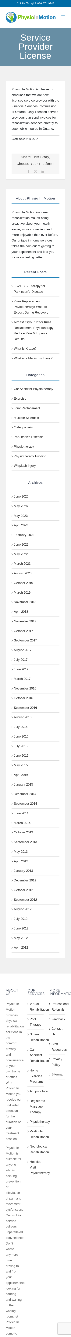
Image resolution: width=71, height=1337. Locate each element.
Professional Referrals (57, 1006)
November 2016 (25, 688)
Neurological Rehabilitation (36, 1149)
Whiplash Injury (25, 465)
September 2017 (25, 640)
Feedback (57, 1019)
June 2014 (21, 813)
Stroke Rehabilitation (36, 1037)
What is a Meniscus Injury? (33, 358)
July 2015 (20, 746)
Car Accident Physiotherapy (33, 389)
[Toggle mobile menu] (63, 17)
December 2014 (25, 794)
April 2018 (21, 611)
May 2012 (21, 938)
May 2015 (21, 765)
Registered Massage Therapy (36, 1106)
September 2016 (25, 708)
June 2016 (21, 736)
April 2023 (21, 525)
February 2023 (24, 535)
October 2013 (23, 832)
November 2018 (25, 602)
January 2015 (23, 784)
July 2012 (20, 919)
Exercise (20, 398)
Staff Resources (57, 1046)
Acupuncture (36, 1091)
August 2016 (22, 717)
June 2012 (21, 928)
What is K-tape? (25, 348)
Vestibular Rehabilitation (36, 1134)
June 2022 (21, 544)
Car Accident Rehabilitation (36, 1055)
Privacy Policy (56, 1062)
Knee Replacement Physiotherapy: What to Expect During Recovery (31, 307)
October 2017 (23, 631)
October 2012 (23, 890)
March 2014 (22, 823)
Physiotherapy (24, 446)
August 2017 (22, 650)
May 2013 (21, 851)
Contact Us (56, 1031)
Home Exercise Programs (36, 1076)
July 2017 (20, 660)
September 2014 (25, 803)
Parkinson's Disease (28, 437)
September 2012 (25, 899)
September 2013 (25, 842)
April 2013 (21, 861)
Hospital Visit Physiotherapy (36, 1167)
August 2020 (22, 573)
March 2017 (22, 679)
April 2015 (21, 775)
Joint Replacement (27, 408)
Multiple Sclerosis (26, 418)
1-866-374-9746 (44, 3)
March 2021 (22, 563)
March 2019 (22, 592)
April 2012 (21, 947)
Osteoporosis (23, 427)
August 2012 (22, 909)
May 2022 (21, 554)
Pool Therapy (35, 1022)
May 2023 (21, 516)
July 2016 (20, 727)
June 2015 (21, 755)
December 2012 (25, 880)
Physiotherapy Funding (30, 456)
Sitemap (57, 1074)
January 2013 (23, 871)
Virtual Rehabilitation (36, 1006)
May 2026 (21, 506)
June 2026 (21, 496)
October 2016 (23, 698)
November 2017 (25, 621)
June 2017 (21, 669)
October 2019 (23, 583)
